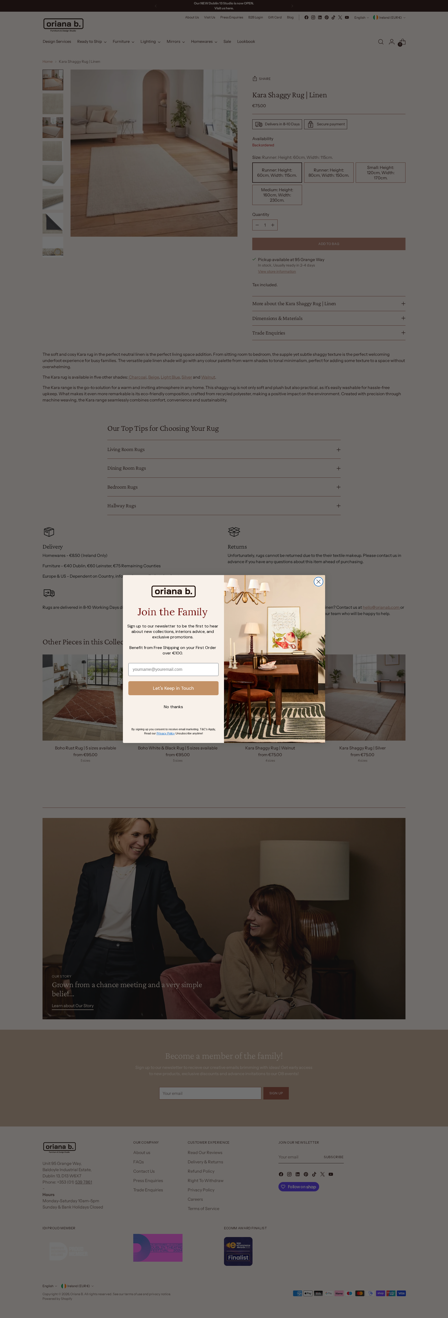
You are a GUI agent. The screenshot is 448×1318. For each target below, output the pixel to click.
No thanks (173, 706)
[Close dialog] (318, 581)
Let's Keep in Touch (173, 688)
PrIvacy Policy (166, 733)
